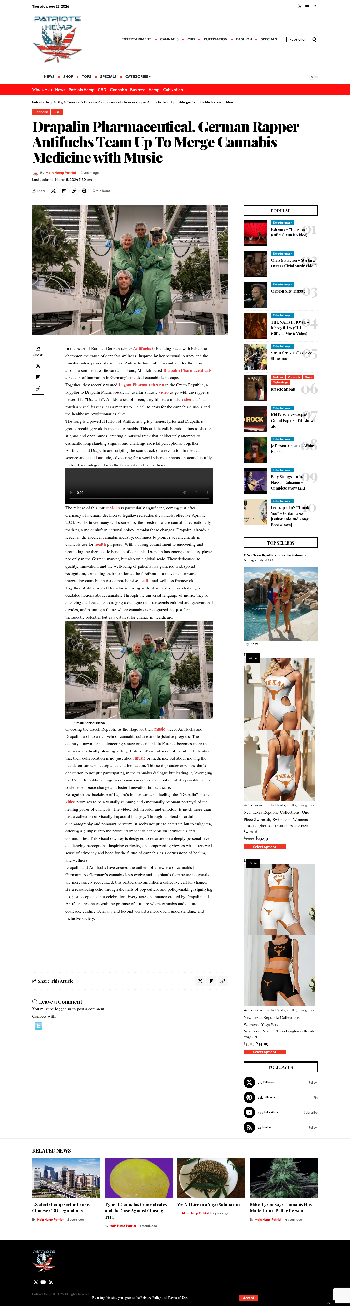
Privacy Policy (150, 1297)
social (91, 457)
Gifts (291, 805)
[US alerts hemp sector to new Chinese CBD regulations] (66, 1178)
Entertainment (282, 222)
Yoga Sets (269, 1024)
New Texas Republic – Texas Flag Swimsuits (276, 555)
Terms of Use (177, 1297)
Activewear (253, 805)
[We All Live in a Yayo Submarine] (211, 1178)
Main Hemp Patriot (60, 172)
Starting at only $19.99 (275, 557)
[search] (314, 39)
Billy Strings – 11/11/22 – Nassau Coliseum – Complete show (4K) (290, 482)
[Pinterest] (281, 1097)
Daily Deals (275, 805)
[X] (300, 6)
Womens (300, 819)
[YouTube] (307, 6)
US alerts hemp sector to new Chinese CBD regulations (61, 1207)
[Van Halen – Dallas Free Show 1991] (255, 357)
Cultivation (173, 89)
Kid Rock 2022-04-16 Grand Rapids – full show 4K (292, 420)
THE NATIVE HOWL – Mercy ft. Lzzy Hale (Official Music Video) (290, 327)
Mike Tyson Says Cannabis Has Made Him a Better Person (281, 1207)
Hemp (154, 89)
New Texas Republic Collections (272, 812)
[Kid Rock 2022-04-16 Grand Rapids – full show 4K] (255, 419)
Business (137, 89)
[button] (38, 1025)
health (100, 544)
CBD (102, 89)
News (60, 89)
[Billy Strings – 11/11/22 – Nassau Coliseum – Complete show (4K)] (255, 481)
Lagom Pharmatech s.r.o (141, 385)
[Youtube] (281, 1112)
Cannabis (118, 89)
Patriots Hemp (82, 89)
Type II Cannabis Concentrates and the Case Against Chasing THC (136, 1211)
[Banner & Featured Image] (281, 604)
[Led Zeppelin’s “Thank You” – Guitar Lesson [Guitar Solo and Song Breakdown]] (255, 512)
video (164, 392)
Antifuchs (142, 348)
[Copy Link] (74, 191)
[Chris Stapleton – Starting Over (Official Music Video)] (255, 264)
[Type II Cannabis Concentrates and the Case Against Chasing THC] (139, 1178)
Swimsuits (281, 819)
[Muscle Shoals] (255, 388)
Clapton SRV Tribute (288, 291)
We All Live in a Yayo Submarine (209, 1204)
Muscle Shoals (283, 389)
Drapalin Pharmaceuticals (187, 370)
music (159, 729)
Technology (280, 382)
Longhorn (306, 805)
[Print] (84, 191)
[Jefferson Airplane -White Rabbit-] (255, 450)
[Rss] (315, 6)
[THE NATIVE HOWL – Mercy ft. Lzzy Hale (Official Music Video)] (255, 326)
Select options (264, 846)
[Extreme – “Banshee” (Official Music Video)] (255, 233)
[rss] (281, 1127)
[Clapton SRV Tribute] (255, 295)
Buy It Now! (251, 644)
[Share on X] (53, 191)
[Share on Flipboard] (63, 191)
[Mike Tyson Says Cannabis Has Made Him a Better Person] (284, 1178)
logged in (63, 1008)
